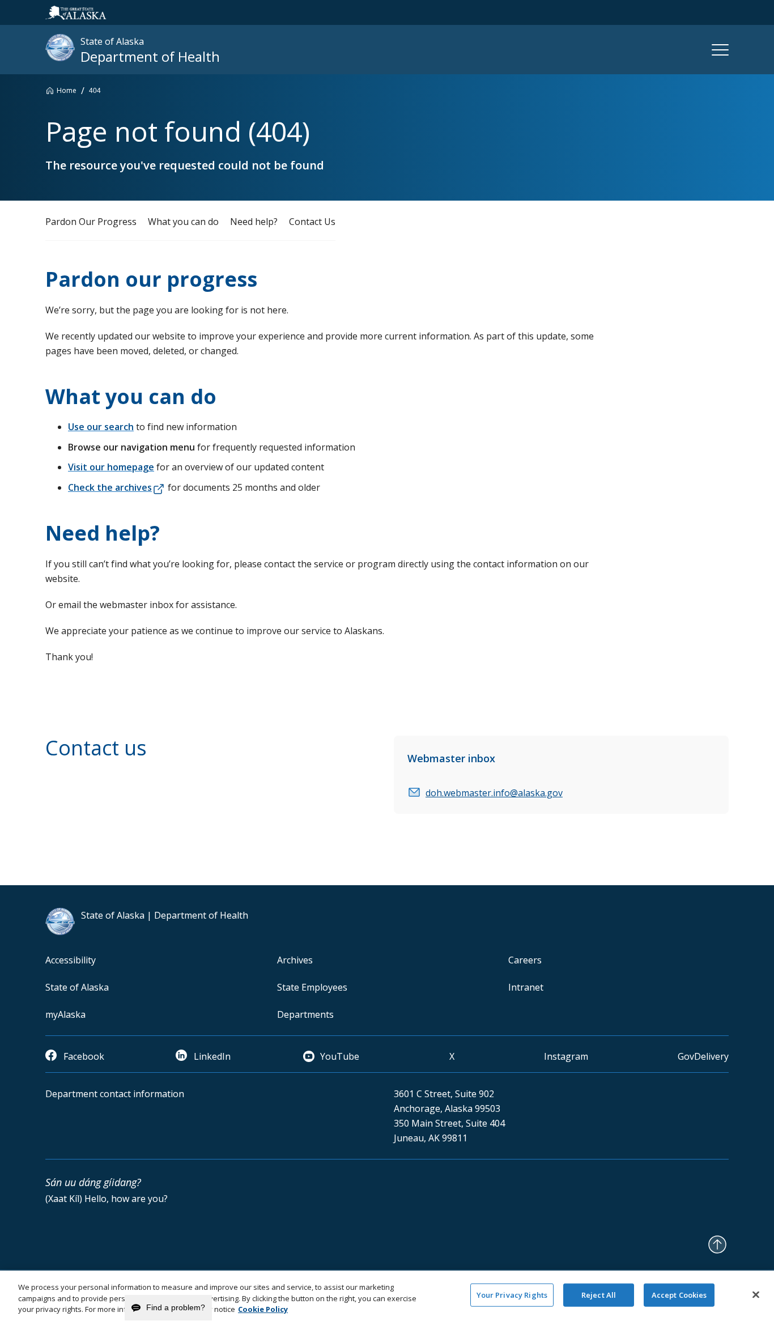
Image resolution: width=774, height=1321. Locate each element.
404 (95, 91)
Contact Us (312, 221)
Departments (305, 1014)
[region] (387, 1296)
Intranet (525, 987)
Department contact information (114, 1094)
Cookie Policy (263, 1309)
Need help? (254, 221)
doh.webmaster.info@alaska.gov (494, 793)
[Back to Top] (717, 1244)
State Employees (312, 987)
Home (66, 90)
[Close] (755, 1294)
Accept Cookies (679, 1294)
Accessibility (70, 960)
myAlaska (65, 1014)
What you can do (183, 221)
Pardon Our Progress (91, 221)
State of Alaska (77, 987)
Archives (295, 960)
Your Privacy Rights (512, 1294)
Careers (525, 960)
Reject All (598, 1294)
